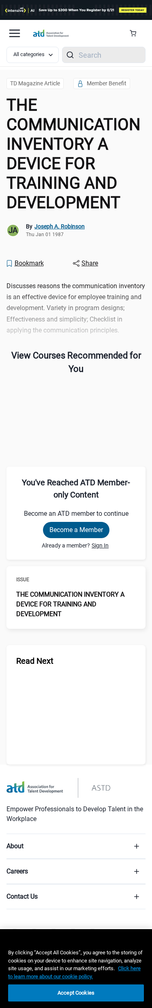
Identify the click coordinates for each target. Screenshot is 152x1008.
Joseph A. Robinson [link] (59, 226)
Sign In (100, 545)
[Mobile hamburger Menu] (14, 33)
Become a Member (76, 530)
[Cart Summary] (136, 33)
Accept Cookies (76, 993)
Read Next (35, 661)
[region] (76, 968)
